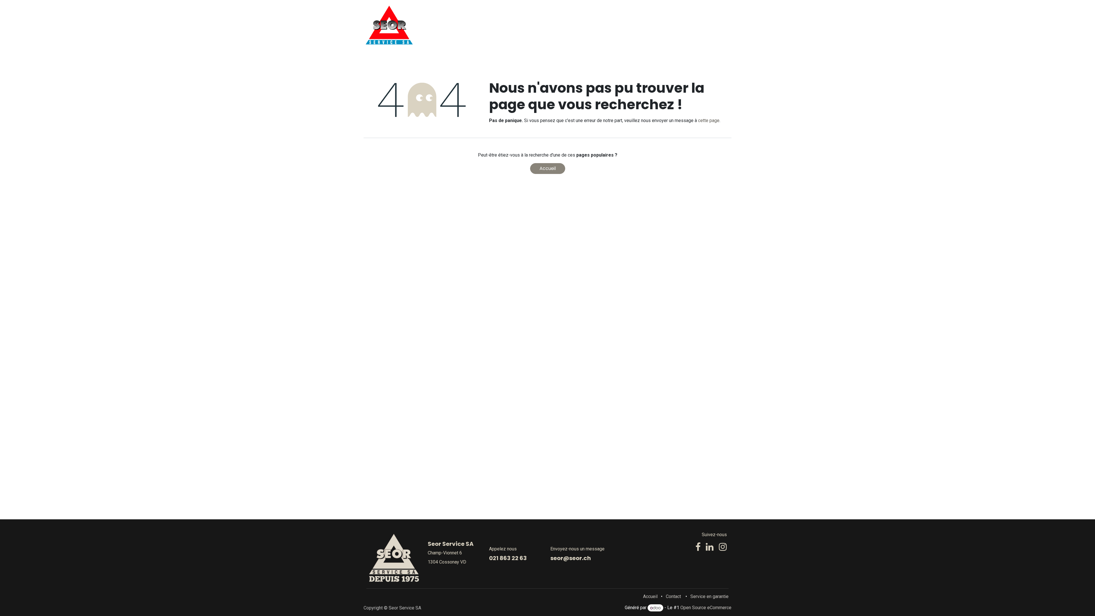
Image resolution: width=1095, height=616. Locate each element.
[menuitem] (530, 25)
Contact (673, 596)
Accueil (548, 168)
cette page (708, 120)
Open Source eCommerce (705, 608)
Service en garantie (709, 596)
